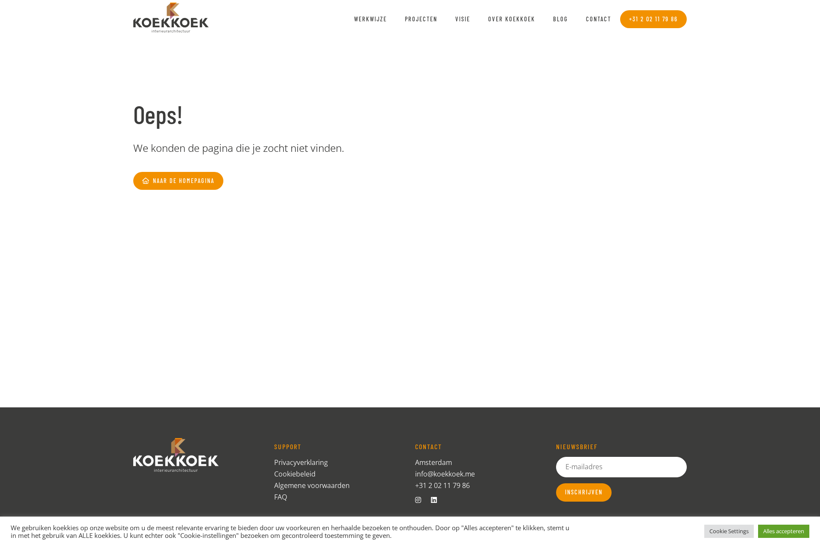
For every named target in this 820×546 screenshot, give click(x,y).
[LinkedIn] (437, 500)
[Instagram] (421, 500)
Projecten (421, 19)
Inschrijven (584, 492)
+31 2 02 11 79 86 (442, 485)
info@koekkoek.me (445, 474)
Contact (598, 19)
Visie (462, 19)
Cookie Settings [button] (729, 531)
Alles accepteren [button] (783, 531)
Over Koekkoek (511, 19)
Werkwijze (370, 19)
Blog (560, 19)
